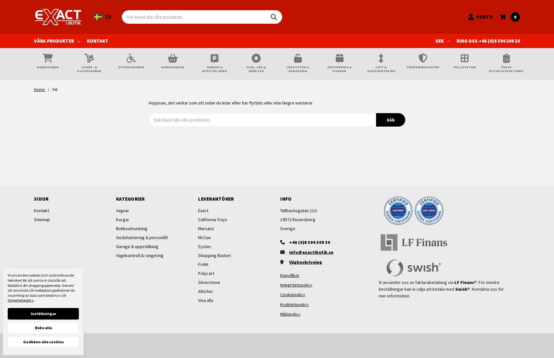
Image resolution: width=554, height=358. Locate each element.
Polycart (206, 273)
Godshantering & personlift (142, 237)
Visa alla (205, 300)
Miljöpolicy (290, 314)
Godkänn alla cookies (43, 341)
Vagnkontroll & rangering (140, 255)
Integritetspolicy (296, 285)
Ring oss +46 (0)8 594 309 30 (488, 41)
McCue (204, 237)
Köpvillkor (289, 275)
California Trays (212, 219)
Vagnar (122, 210)
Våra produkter (54, 41)
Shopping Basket (214, 255)
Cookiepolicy (292, 294)
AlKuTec (205, 291)
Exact (203, 210)
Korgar (122, 219)
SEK (439, 41)
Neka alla (43, 327)
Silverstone (209, 282)
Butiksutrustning (131, 228)
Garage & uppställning (137, 246)
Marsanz (206, 228)
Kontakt (97, 41)
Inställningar (43, 313)
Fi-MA (203, 264)
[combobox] (103, 17)
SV (108, 17)
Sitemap (42, 219)
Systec (205, 246)
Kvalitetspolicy (294, 304)
